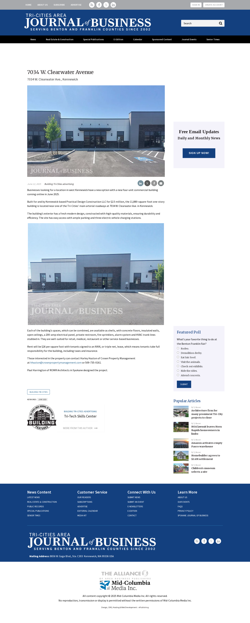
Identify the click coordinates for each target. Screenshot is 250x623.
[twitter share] (147, 183)
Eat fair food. (188, 357)
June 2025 (42, 399)
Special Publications (93, 39)
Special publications (38, 510)
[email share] (161, 183)
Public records (35, 506)
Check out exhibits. (192, 366)
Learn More (187, 492)
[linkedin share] (141, 183)
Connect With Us (142, 492)
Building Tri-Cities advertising (59, 183)
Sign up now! (199, 153)
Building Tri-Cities (38, 392)
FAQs (180, 506)
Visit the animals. (190, 362)
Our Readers (84, 497)
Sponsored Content (162, 39)
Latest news (33, 497)
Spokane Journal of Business (193, 515)
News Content (39, 492)
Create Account (214, 4)
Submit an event (136, 501)
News (33, 39)
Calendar (137, 39)
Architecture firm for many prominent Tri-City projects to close (207, 414)
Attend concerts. (190, 375)
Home (28, 4)
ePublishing (144, 607)
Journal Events (189, 39)
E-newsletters (135, 506)
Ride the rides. (189, 370)
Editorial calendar (87, 510)
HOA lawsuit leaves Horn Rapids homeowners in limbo (206, 430)
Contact (132, 515)
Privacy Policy (185, 510)
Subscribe (59, 4)
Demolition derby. (191, 353)
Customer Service (92, 492)
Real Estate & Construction (59, 39)
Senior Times (213, 39)
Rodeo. (185, 348)
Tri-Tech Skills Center (80, 416)
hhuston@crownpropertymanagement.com (56, 362)
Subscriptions (84, 501)
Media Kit (82, 515)
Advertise (76, 4)
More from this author (78, 428)
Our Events (183, 501)
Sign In (196, 4)
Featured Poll (189, 332)
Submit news (134, 497)
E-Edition (118, 39)
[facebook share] (154, 183)
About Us (42, 4)
